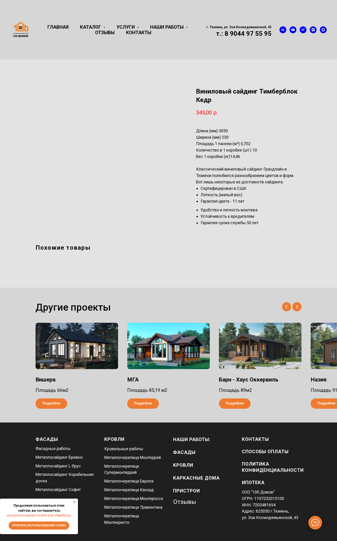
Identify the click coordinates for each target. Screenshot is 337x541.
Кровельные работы (123, 448)
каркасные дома (196, 478)
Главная (58, 27)
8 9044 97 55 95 (248, 33)
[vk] (282, 29)
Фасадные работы (53, 448)
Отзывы (105, 32)
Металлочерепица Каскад (129, 489)
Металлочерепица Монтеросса (133, 498)
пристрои (186, 491)
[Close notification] (74, 502)
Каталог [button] (91, 27)
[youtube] (293, 29)
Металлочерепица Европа (128, 481)
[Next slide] (296, 306)
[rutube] (303, 29)
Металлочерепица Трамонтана (133, 507)
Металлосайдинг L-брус (58, 466)
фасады (184, 452)
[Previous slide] (286, 306)
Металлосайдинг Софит (58, 489)
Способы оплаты (265, 451)
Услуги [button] (126, 27)
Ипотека (253, 482)
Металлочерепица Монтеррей (132, 457)
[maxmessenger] (323, 29)
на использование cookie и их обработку (39, 515)
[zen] (313, 29)
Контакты (138, 32)
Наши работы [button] (167, 27)
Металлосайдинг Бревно (59, 457)
